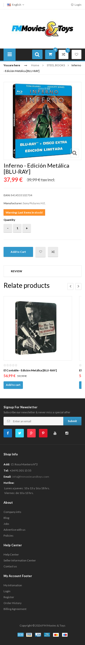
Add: (7, 464)
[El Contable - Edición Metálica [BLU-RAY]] (38, 328)
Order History (12, 603)
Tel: (6, 470)
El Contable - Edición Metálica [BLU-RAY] (30, 370)
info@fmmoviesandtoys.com (30, 476)
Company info (12, 512)
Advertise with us (15, 529)
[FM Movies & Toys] (42, 28)
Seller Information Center (20, 560)
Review (16, 271)
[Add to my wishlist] (40, 252)
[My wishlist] (76, 54)
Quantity (9, 220)
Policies (8, 535)
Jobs (6, 523)
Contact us (10, 566)
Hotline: (9, 483)
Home (35, 65)
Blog (6, 518)
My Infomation (13, 585)
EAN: (7, 195)
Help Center (11, 554)
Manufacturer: (13, 203)
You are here (12, 65)
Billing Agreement (15, 609)
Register (9, 597)
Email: (7, 476)
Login (77, 4)
